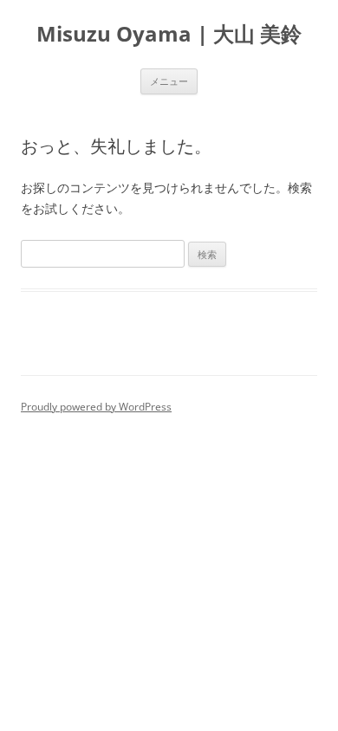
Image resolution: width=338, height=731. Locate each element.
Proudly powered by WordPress (96, 406)
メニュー (169, 80)
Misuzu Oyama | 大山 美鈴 (169, 34)
